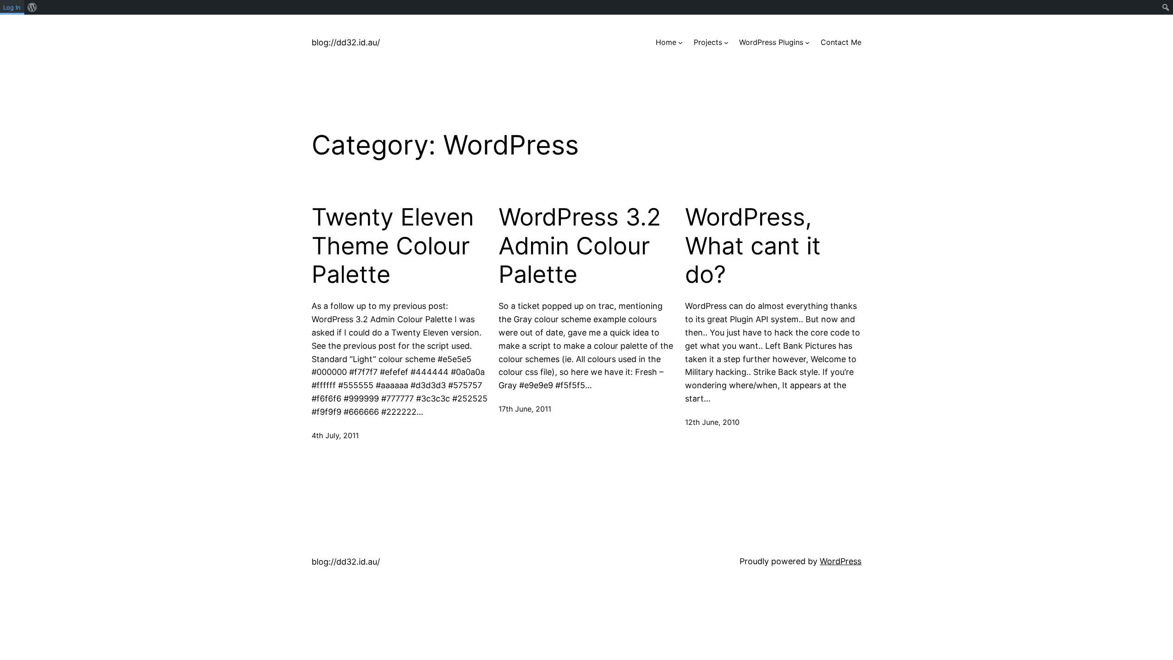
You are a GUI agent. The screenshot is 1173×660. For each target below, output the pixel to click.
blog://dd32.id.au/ (346, 42)
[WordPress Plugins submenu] (807, 42)
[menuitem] (32, 7)
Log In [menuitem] (12, 7)
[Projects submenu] (726, 42)
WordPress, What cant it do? (753, 246)
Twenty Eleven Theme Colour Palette (393, 246)
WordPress (840, 561)
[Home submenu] (680, 42)
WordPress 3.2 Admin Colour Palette (580, 246)
